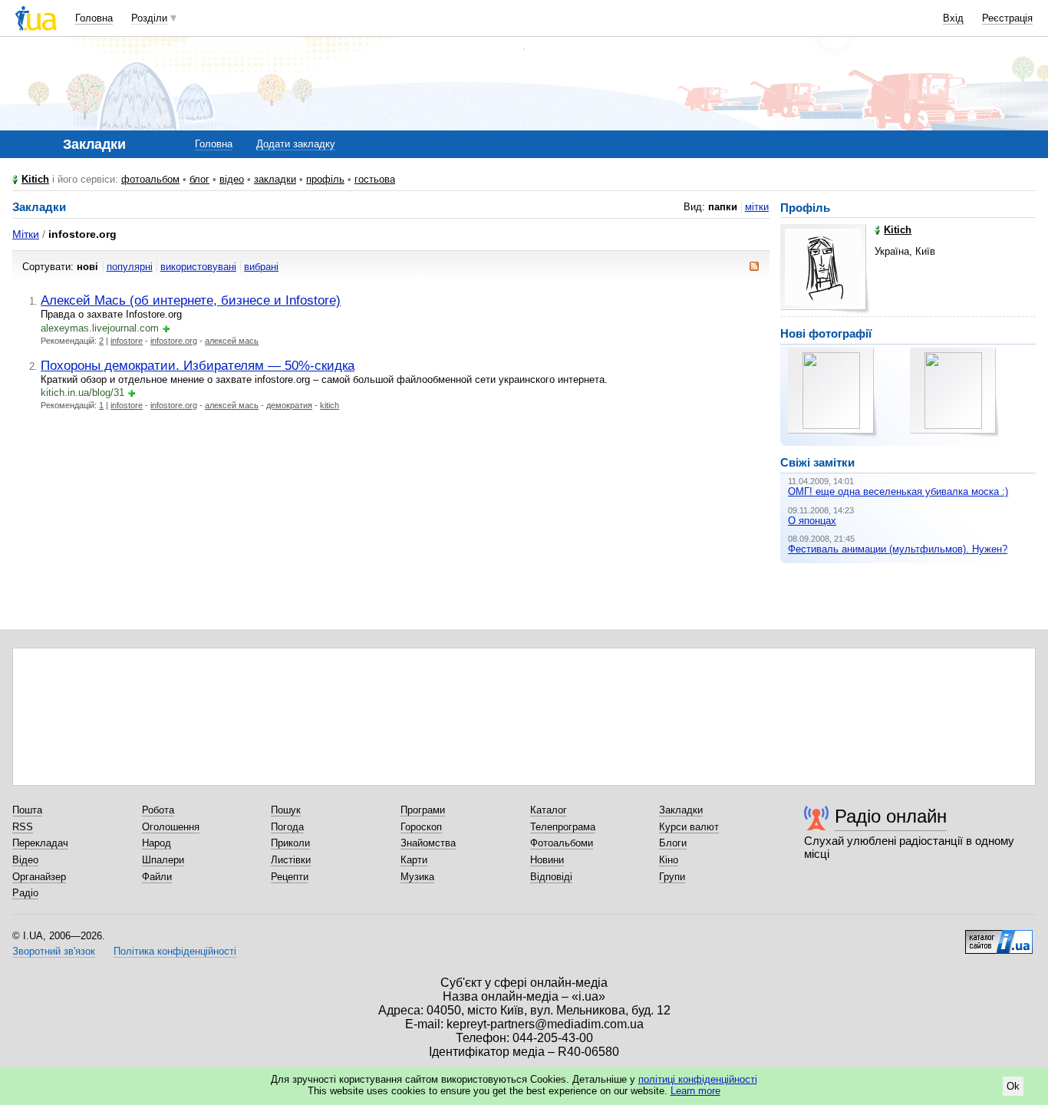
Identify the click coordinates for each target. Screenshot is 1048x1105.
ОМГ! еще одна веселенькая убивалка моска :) (898, 491)
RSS (22, 827)
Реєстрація (1007, 18)
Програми (422, 810)
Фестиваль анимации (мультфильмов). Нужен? (897, 549)
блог (199, 179)
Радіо (25, 893)
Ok (1013, 1086)
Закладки (681, 810)
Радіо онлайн (891, 816)
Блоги (673, 843)
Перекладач (40, 843)
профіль (325, 179)
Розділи (149, 18)
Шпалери (163, 860)
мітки (757, 207)
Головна (94, 18)
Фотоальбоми (561, 843)
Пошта (27, 810)
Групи (672, 876)
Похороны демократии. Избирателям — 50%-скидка (197, 365)
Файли (157, 876)
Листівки (291, 860)
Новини (547, 860)
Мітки (25, 234)
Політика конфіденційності (175, 951)
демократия (289, 405)
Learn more (695, 1091)
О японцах (812, 520)
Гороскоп (421, 827)
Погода (287, 827)
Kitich (35, 179)
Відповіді (551, 876)
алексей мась (232, 340)
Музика (417, 876)
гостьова (374, 179)
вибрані (261, 266)
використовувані (198, 266)
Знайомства (428, 843)
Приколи (290, 843)
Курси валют (689, 827)
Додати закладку (295, 144)
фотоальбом (150, 179)
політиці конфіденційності (697, 1079)
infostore (126, 340)
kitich (329, 405)
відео (231, 179)
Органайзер (39, 876)
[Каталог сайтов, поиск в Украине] (999, 936)
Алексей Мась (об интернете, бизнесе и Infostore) (191, 300)
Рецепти (289, 876)
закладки (275, 179)
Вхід (953, 18)
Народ (156, 843)
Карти (413, 860)
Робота (158, 810)
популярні (130, 266)
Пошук (286, 810)
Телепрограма (562, 827)
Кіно (668, 860)
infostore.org (173, 340)
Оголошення (170, 827)
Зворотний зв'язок (53, 951)
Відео (25, 860)
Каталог (548, 810)
